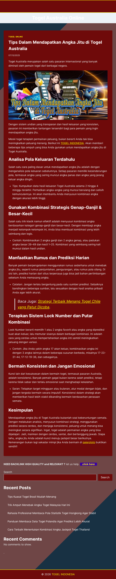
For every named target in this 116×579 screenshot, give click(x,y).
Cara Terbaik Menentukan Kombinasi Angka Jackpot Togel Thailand (49, 529)
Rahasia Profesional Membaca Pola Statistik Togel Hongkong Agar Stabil (52, 513)
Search (8, 472)
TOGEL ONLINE (15, 37)
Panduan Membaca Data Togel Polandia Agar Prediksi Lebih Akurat (49, 521)
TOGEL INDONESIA (63, 574)
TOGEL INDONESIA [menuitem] (72, 143)
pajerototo (89, 442)
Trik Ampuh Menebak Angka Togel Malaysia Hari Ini (39, 505)
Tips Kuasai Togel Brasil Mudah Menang (32, 496)
